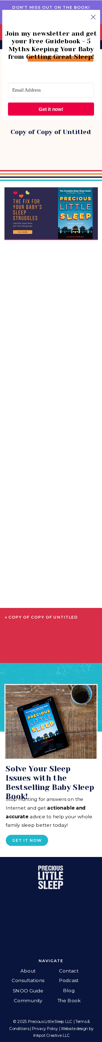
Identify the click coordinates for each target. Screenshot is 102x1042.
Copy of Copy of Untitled (43, 617)
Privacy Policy (45, 1028)
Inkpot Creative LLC (51, 1035)
